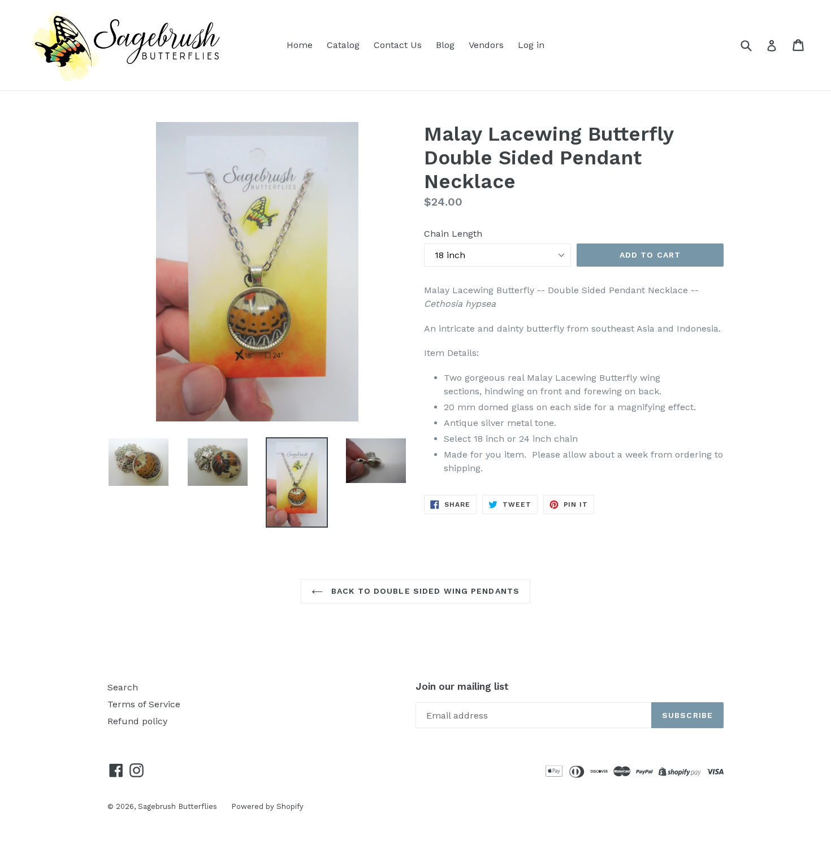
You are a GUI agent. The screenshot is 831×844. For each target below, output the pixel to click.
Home (300, 45)
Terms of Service (143, 704)
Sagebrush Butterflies (177, 806)
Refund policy (137, 721)
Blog (445, 45)
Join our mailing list (462, 686)
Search (122, 687)
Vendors (486, 45)
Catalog (343, 45)
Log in (531, 45)
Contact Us (398, 45)
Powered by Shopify (267, 806)
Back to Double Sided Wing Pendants (424, 590)
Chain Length (453, 233)
